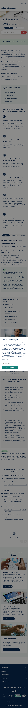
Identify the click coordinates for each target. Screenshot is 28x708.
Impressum (5, 359)
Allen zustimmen (10, 367)
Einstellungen (6, 363)
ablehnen (6, 355)
